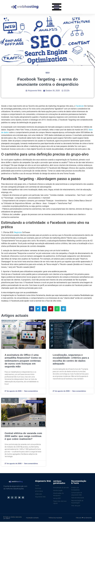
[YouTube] (19, 497)
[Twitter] (8, 497)
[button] (56, 7)
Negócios (18, 232)
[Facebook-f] (15, 497)
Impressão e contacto (32, 518)
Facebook (80, 106)
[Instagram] (12, 497)
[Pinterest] (23, 497)
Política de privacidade (55, 518)
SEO (47, 73)
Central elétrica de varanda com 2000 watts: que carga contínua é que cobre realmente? (23, 436)
